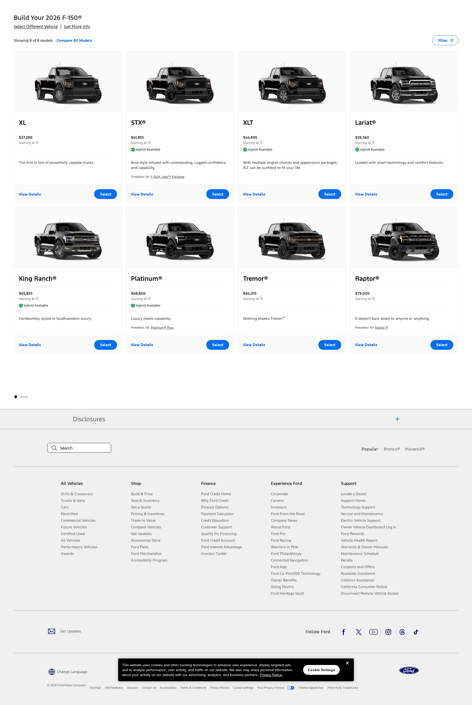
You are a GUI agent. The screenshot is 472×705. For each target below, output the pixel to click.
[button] (67, 671)
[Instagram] (388, 632)
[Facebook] (345, 632)
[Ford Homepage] (409, 670)
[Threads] (402, 632)
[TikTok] (416, 632)
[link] (95, 688)
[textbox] (79, 448)
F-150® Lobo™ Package (167, 177)
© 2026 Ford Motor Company (66, 685)
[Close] (347, 667)
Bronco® (392, 449)
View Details (30, 194)
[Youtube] (373, 632)
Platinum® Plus (162, 328)
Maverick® (415, 449)
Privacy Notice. (271, 675)
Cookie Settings (321, 670)
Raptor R (381, 328)
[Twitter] (359, 632)
